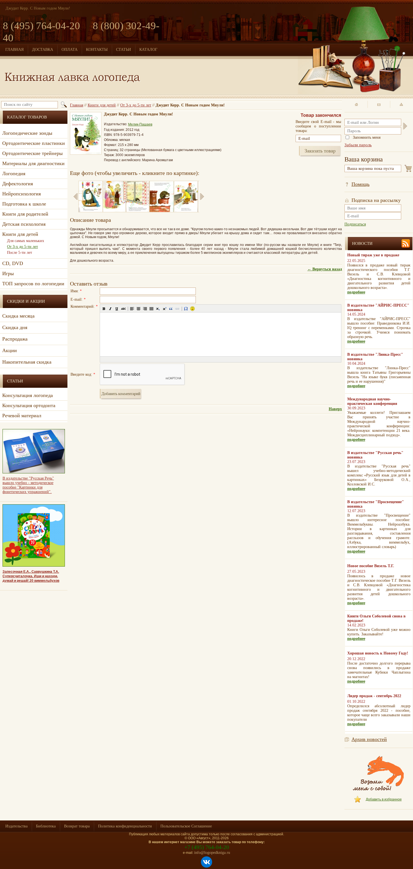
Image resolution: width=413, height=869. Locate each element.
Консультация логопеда (27, 395)
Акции (9, 350)
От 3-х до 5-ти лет (135, 105)
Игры (8, 273)
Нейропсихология (21, 194)
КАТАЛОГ (148, 49)
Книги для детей (102, 105)
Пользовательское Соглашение (186, 826)
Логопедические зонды (27, 133)
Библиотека (46, 826)
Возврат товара (77, 826)
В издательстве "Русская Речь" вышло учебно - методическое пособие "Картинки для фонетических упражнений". (28, 485)
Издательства (16, 826)
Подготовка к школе (24, 204)
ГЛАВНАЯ (14, 49)
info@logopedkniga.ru (212, 852)
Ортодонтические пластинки (33, 143)
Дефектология (17, 183)
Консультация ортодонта (28, 405)
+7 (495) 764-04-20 (206, 847)
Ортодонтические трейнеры (32, 153)
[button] (104, 308)
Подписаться (355, 224)
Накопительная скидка (26, 362)
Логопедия (13, 173)
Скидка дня (14, 327)
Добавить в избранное (384, 799)
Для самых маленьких (25, 241)
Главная (76, 105)
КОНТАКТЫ (97, 49)
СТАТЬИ (123, 49)
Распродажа (15, 339)
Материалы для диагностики (33, 163)
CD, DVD (12, 263)
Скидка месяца (18, 316)
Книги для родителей (25, 214)
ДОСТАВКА (42, 49)
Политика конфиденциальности (125, 826)
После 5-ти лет (19, 252)
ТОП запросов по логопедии (33, 283)
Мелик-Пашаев (140, 124)
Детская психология (24, 224)
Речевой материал (21, 415)
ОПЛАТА (70, 49)
